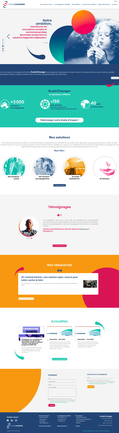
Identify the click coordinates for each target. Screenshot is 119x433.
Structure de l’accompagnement (83, 419)
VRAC (21, 229)
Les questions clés (62, 419)
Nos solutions (76, 4)
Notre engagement (43, 422)
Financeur (78, 422)
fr (115, 1)
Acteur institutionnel (80, 421)
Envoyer (52, 405)
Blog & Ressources (104, 4)
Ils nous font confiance (89, 4)
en (116, 1)
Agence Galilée (107, 430)
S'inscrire (91, 386)
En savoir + (115, 78)
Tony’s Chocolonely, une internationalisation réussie (50, 277)
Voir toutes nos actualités (60, 359)
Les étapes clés (61, 421)
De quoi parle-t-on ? (62, 417)
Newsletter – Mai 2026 (57, 339)
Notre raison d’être (43, 417)
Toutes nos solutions (60, 185)
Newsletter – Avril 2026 (86, 339)
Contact (114, 4)
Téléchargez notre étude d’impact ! (59, 120)
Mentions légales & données (88, 430)
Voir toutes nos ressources (26, 298)
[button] (43, 42)
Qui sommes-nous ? (46, 4)
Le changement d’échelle (62, 4)
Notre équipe (42, 421)
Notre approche (43, 419)
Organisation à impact (81, 417)
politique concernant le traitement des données (62, 401)
